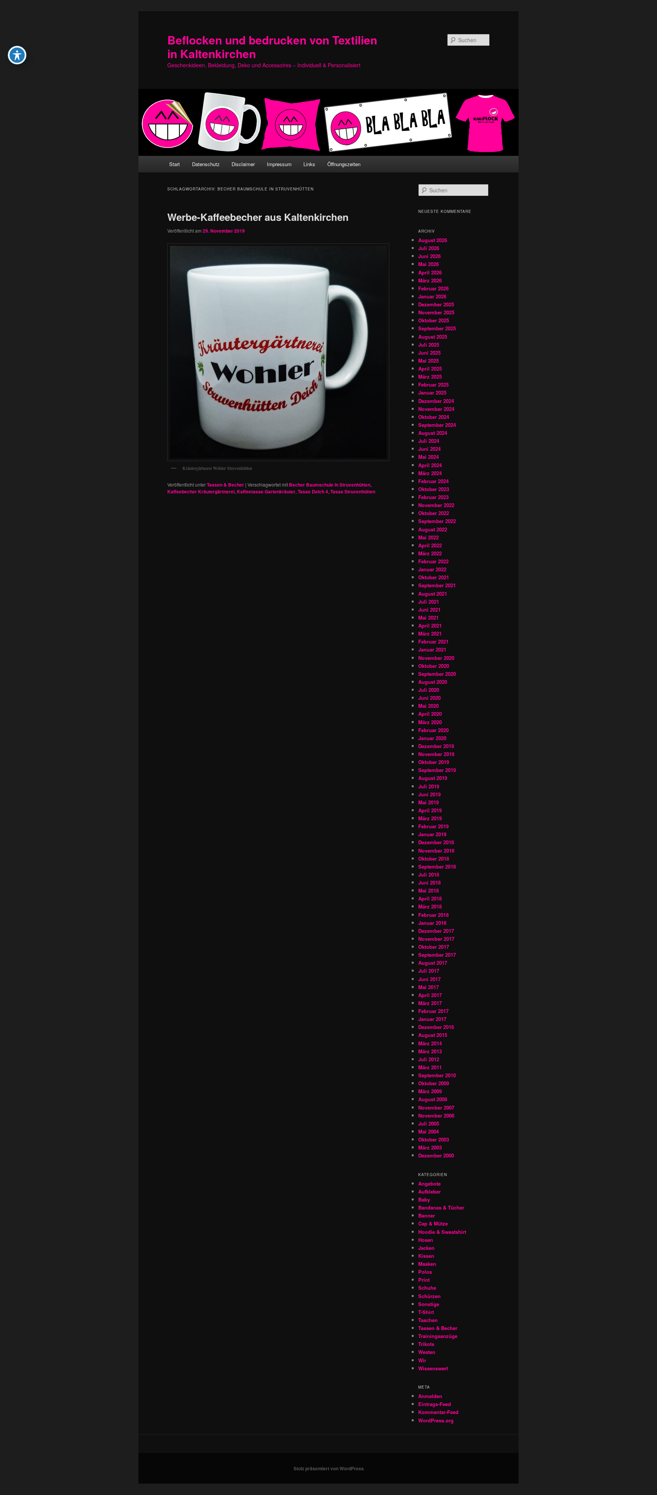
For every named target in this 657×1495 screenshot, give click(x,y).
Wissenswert (433, 1368)
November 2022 (436, 505)
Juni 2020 (429, 697)
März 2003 (430, 1147)
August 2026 (432, 240)
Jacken (426, 1247)
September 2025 (437, 328)
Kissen (426, 1255)
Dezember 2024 (436, 400)
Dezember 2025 (436, 304)
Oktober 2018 (433, 858)
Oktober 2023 (433, 489)
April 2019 (430, 810)
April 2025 (430, 368)
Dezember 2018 (436, 842)
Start (174, 164)
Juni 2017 (429, 979)
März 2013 (430, 1051)
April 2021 (430, 625)
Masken (427, 1263)
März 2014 (430, 1043)
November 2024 (436, 408)
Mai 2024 (428, 456)
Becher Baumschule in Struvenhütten (329, 484)
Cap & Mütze (433, 1223)
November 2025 (436, 312)
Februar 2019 (433, 826)
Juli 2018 (428, 874)
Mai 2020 (428, 705)
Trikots (426, 1344)
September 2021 (437, 585)
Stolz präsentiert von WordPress (329, 1468)
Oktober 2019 (433, 762)
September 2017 (437, 954)
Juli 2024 (428, 440)
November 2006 (436, 1115)
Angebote (429, 1183)
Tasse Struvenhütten (352, 491)
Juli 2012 (428, 1059)
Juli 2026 (428, 248)
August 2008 (432, 1099)
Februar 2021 (433, 641)
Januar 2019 (432, 834)
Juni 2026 (429, 256)
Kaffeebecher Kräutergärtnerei (201, 491)
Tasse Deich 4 (313, 491)
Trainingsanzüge (437, 1336)
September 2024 (437, 424)
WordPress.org (436, 1420)
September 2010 (437, 1075)
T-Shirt (426, 1312)
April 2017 (430, 995)
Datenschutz (206, 164)
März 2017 (430, 1003)
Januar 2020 (432, 738)
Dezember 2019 (436, 746)
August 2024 (432, 432)
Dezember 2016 (436, 1026)
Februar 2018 (433, 914)
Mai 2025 (428, 360)
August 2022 (432, 529)
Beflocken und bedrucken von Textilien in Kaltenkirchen (272, 47)
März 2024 (430, 473)
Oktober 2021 (433, 577)
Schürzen (429, 1296)
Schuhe (427, 1287)
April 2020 (430, 713)
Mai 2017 (428, 987)
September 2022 (437, 521)
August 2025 (432, 336)
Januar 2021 (432, 649)
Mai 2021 (428, 617)
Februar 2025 (433, 384)
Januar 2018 (432, 922)
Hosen (425, 1239)
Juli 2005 (428, 1123)
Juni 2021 (429, 609)
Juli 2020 (428, 689)
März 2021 (430, 633)
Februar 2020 (433, 730)
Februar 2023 (433, 497)
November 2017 (436, 938)
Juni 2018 (429, 882)
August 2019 (432, 778)
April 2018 (430, 898)
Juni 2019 (429, 794)
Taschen (428, 1320)
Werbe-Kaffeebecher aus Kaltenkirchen (258, 217)
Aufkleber (429, 1191)
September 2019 (437, 770)
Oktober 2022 (433, 513)
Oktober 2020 (433, 665)
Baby (424, 1199)
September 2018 (437, 866)
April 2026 (430, 272)
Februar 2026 (433, 288)
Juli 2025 (428, 344)
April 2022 (430, 545)
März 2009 (430, 1091)
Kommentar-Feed (438, 1412)
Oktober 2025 (433, 320)
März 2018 (430, 906)
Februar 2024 (433, 481)
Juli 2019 (428, 786)
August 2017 (432, 962)
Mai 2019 (428, 802)
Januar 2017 (432, 1019)
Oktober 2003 (433, 1139)
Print (424, 1279)
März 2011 (430, 1067)
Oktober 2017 (433, 946)
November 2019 (436, 754)
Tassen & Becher (225, 484)
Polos (425, 1271)
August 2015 (432, 1034)
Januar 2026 (432, 296)
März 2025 (430, 376)
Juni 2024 (429, 448)
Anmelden (430, 1396)
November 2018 (436, 850)
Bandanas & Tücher (441, 1207)
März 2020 (430, 722)
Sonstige (428, 1304)
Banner (426, 1215)
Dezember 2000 (436, 1155)
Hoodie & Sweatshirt (442, 1231)
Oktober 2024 (433, 416)
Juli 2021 (428, 601)
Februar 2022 (433, 561)
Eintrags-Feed (434, 1404)
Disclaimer (243, 164)
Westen (426, 1351)
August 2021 (432, 593)
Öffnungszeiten (343, 164)
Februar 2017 (433, 1011)
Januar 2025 (432, 392)
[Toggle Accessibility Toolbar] (17, 55)
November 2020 (436, 657)
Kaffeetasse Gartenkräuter (266, 491)
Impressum (279, 164)
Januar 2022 (432, 569)
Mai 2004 (428, 1131)
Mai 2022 (428, 537)
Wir (422, 1360)
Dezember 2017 (436, 930)
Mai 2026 (428, 264)
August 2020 (432, 681)
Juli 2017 (428, 970)
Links (309, 164)
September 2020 (437, 673)
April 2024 (430, 465)
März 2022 (430, 553)
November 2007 (436, 1107)
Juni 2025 (429, 352)
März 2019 (430, 818)
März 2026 (430, 280)
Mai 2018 (428, 890)
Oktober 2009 (433, 1083)
